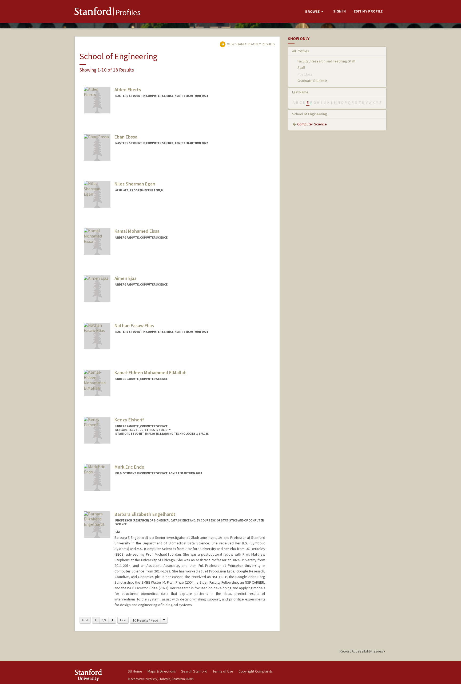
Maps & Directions (162, 671)
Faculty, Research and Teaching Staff (326, 61)
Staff (301, 67)
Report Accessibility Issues (362, 651)
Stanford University (97, 675)
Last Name (300, 92)
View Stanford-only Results (250, 44)
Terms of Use (223, 671)
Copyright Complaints (256, 671)
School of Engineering (309, 114)
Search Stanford (194, 671)
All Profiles (300, 51)
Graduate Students (312, 80)
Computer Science (312, 124)
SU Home (135, 671)
